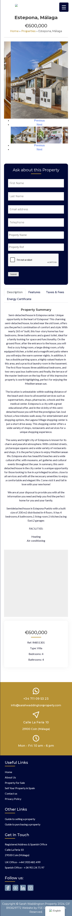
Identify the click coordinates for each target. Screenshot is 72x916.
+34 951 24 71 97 (34, 867)
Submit (13, 274)
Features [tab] (34, 292)
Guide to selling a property (20, 819)
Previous (39, 120)
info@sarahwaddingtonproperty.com (36, 705)
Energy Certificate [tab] (19, 299)
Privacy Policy (13, 798)
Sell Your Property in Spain (20, 788)
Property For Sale (15, 782)
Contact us (11, 793)
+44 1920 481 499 (29, 862)
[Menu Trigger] (63, 7)
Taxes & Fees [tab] (55, 292)
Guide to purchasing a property (22, 824)
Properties (28, 31)
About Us (10, 777)
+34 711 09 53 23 (35, 699)
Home (14, 31)
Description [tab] (15, 292)
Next (39, 124)
